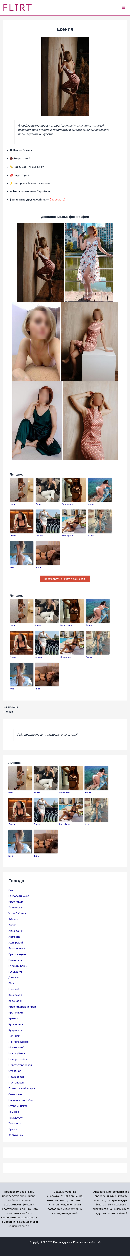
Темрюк (13, 1111)
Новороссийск (17, 1059)
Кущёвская (15, 1030)
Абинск (13, 919)
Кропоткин (15, 1012)
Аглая (91, 535)
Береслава (67, 504)
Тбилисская (15, 907)
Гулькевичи (15, 971)
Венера (39, 535)
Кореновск (15, 1000)
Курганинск (15, 1024)
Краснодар (15, 901)
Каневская (15, 995)
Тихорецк (14, 1123)
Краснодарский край (22, 1006)
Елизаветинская (18, 896)
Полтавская (16, 1082)
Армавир (14, 936)
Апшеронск (15, 930)
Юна (12, 567)
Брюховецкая (17, 954)
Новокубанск (17, 1053)
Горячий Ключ (17, 966)
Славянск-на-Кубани (21, 1100)
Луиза (13, 535)
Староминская (17, 1105)
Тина (38, 567)
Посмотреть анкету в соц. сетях (65, 578)
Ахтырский (15, 942)
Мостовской (16, 1047)
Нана (12, 504)
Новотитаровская (20, 1065)
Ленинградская (18, 1041)
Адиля (91, 504)
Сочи (11, 890)
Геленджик (15, 960)
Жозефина (67, 535)
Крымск (13, 1018)
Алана (39, 504)
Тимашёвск (15, 1117)
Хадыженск (15, 1135)
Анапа (12, 925)
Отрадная (14, 1070)
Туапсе (12, 1129)
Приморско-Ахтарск (22, 1088)
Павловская (16, 1076)
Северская (15, 1094)
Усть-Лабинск (17, 913)
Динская (13, 977)
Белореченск (16, 948)
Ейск (11, 983)
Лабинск (14, 1036)
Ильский (14, 989)
